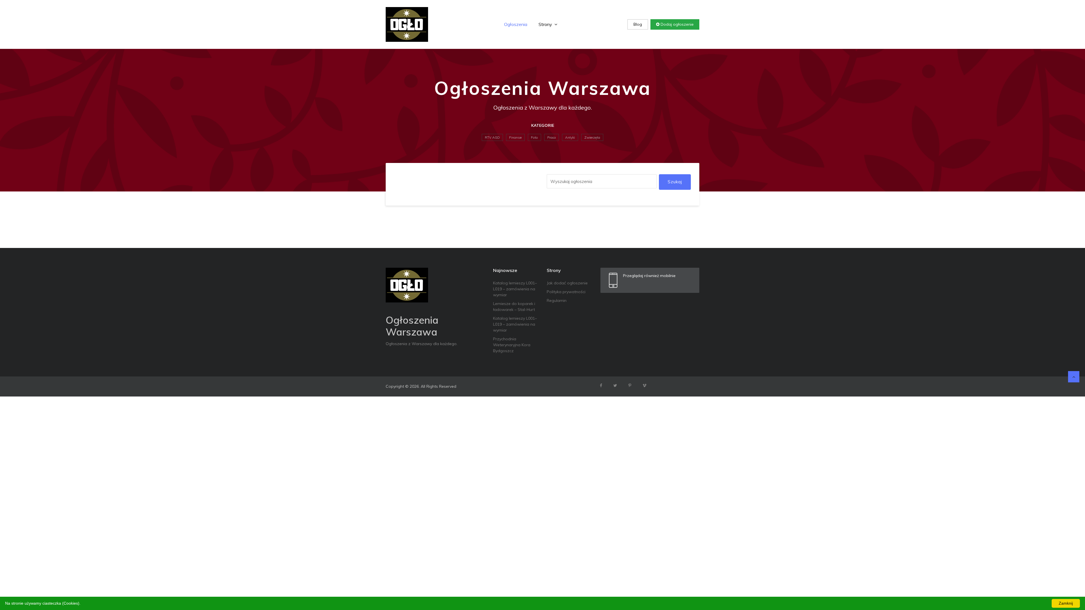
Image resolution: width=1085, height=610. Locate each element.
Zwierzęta (592, 137)
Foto (534, 137)
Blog (637, 24)
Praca (551, 137)
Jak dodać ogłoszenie (567, 283)
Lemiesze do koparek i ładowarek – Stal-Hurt (514, 306)
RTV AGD (492, 137)
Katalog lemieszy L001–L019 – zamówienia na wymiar (515, 288)
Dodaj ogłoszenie (676, 24)
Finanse (515, 137)
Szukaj (675, 181)
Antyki (570, 137)
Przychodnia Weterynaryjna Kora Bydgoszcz (511, 344)
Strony (546, 24)
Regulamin (557, 300)
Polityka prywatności (566, 291)
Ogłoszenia (515, 24)
